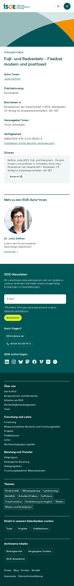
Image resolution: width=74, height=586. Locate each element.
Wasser (60, 501)
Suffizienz (46, 496)
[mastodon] (27, 362)
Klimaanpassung (31, 490)
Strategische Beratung (16, 461)
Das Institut (10, 391)
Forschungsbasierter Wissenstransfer (24, 470)
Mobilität (10, 496)
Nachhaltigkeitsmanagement (20, 404)
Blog (16, 570)
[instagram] (14, 362)
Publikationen (11, 435)
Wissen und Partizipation (18, 506)
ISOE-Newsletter (15, 558)
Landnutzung (51, 490)
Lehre (7, 439)
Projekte (8, 431)
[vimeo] (41, 362)
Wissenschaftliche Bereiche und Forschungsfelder (32, 426)
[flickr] (48, 362)
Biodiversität (12, 490)
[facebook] (34, 362)
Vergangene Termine (39, 551)
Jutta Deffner (12, 78)
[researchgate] (55, 362)
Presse (8, 570)
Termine (25, 570)
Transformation (13, 501)
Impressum (10, 576)
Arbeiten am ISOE (13, 400)
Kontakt (36, 570)
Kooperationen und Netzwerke (21, 395)
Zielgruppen (11, 457)
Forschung (10, 422)
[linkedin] (7, 362)
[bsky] (20, 362)
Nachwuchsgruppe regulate (19, 444)
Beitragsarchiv (14, 551)
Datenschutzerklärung (16, 310)
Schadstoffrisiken (28, 496)
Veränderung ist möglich (38, 501)
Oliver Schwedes (14, 124)
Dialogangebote (13, 466)
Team (7, 409)
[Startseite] (16, 6)
